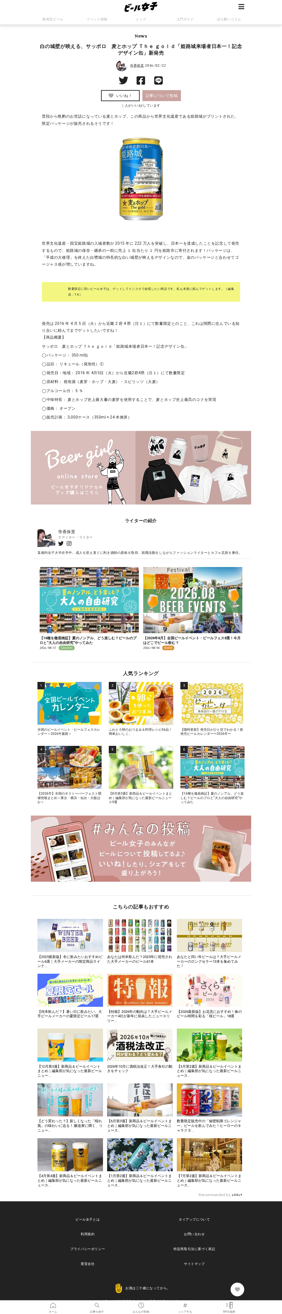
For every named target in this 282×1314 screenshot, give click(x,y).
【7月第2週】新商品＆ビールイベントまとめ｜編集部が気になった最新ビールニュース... (209, 1180)
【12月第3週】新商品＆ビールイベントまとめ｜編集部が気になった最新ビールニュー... (69, 1071)
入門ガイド (185, 19)
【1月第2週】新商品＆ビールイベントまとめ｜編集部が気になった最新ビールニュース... (139, 1180)
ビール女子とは (87, 1219)
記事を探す (97, 1303)
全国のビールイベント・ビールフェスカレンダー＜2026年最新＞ (68, 732)
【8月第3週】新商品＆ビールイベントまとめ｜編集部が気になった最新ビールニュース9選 (140, 798)
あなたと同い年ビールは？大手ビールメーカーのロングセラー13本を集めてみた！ (209, 961)
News (141, 36)
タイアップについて (194, 1219)
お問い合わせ (194, 1234)
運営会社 (87, 1264)
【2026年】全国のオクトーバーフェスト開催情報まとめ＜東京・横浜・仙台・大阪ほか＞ (69, 798)
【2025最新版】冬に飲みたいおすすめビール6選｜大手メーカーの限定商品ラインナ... (69, 961)
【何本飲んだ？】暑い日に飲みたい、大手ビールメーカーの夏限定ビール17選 (69, 1014)
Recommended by (215, 1195)
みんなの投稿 (141, 1303)
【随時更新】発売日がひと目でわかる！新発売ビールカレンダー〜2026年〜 (211, 732)
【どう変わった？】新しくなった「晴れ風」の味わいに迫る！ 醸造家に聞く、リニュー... (70, 1125)
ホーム (53, 1303)
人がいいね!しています (141, 105)
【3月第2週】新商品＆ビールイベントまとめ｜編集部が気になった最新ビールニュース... (209, 1071)
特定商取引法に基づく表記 (194, 1249)
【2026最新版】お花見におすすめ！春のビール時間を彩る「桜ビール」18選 (209, 1014)
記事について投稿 (162, 95)
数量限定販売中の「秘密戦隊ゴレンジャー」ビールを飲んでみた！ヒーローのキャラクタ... (209, 1125)
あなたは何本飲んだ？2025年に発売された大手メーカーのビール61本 (139, 959)
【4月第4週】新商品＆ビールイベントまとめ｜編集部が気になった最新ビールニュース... (69, 1180)
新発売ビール (52, 19)
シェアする (185, 1303)
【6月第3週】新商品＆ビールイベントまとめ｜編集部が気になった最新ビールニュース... (139, 1125)
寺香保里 (137, 66)
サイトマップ (194, 1264)
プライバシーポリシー (87, 1249)
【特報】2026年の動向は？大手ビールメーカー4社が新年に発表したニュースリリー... (139, 1016)
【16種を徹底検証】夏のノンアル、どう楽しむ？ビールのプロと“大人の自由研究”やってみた (88, 640)
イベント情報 (96, 19)
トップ (141, 19)
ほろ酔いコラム (229, 19)
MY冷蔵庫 (229, 1303)
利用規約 (87, 1234)
